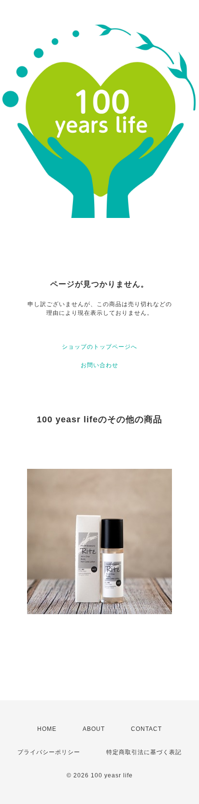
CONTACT (146, 729)
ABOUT (94, 729)
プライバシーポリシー (48, 752)
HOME (47, 729)
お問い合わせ (99, 365)
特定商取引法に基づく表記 (144, 752)
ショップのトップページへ (99, 346)
